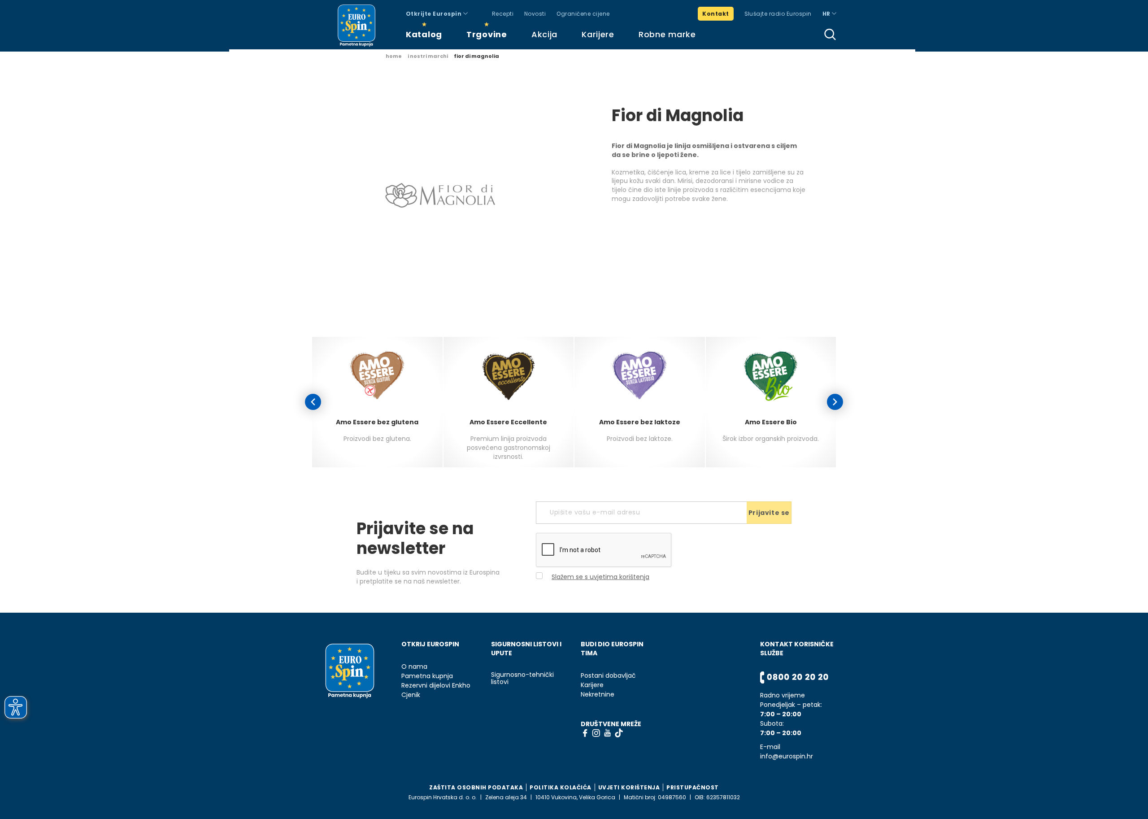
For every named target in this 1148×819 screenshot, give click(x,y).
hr (827, 13)
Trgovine (486, 34)
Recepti (502, 13)
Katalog (424, 34)
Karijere (598, 34)
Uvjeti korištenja (629, 787)
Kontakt (715, 13)
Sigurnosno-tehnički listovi (522, 678)
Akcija (544, 34)
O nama (414, 667)
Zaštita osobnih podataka (476, 787)
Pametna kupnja (427, 676)
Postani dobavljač (608, 676)
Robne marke (667, 34)
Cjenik (410, 695)
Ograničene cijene (583, 13)
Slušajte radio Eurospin (778, 13)
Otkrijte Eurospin (434, 13)
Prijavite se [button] (769, 512)
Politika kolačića (560, 787)
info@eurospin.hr (786, 756)
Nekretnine (597, 694)
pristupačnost (692, 787)
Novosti (535, 13)
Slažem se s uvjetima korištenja (600, 576)
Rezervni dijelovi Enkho (435, 685)
